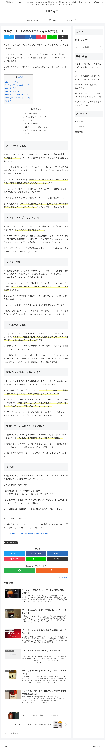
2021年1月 (79, 121)
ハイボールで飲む (12, 91)
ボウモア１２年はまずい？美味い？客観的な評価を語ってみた (88, 95)
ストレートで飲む (12, 82)
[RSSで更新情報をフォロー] (52, 570)
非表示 (20, 77)
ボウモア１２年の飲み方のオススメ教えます (88, 86)
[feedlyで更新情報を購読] (19, 570)
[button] (101, 47)
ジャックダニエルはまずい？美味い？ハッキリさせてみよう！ (88, 77)
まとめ (8, 101)
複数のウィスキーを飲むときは (18, 95)
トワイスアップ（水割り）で (17, 85)
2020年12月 (80, 127)
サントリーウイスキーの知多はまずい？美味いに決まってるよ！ (88, 67)
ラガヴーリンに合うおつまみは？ (18, 98)
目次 (33, 109)
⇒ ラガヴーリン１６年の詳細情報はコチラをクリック (27, 533)
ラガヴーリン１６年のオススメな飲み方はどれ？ (88, 103)
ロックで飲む (11, 88)
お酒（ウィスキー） (11, 542)
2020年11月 (80, 132)
